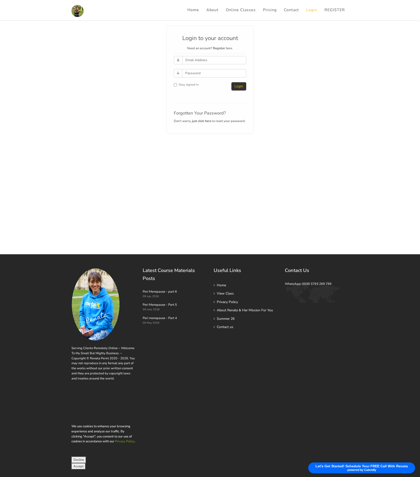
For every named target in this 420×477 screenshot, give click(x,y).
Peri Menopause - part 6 (160, 291)
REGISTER (334, 10)
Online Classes (241, 10)
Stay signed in (189, 84)
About (212, 10)
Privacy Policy (124, 441)
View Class (225, 293)
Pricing (270, 10)
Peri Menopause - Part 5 (160, 305)
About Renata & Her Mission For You (245, 310)
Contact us (225, 327)
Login (311, 10)
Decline (78, 460)
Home (193, 10)
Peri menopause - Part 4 (160, 318)
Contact (291, 10)
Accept (78, 466)
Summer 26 (226, 318)
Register (219, 48)
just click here (201, 121)
